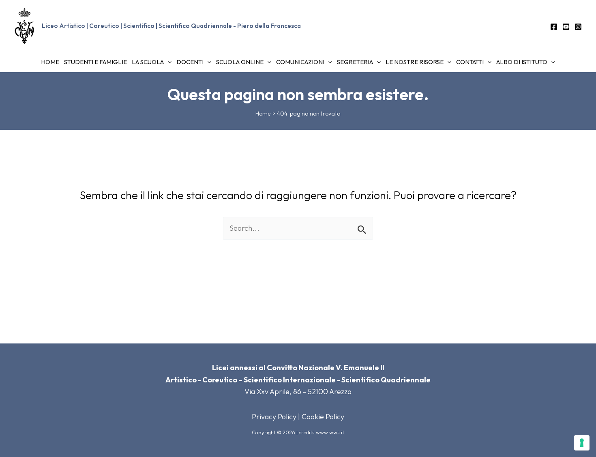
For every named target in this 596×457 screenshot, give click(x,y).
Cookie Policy (323, 416)
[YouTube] (566, 26)
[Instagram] (578, 26)
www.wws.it (330, 432)
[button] (168, 62)
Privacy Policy (274, 416)
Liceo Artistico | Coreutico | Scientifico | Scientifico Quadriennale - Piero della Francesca (171, 26)
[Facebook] (553, 26)
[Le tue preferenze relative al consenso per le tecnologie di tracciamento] (582, 443)
